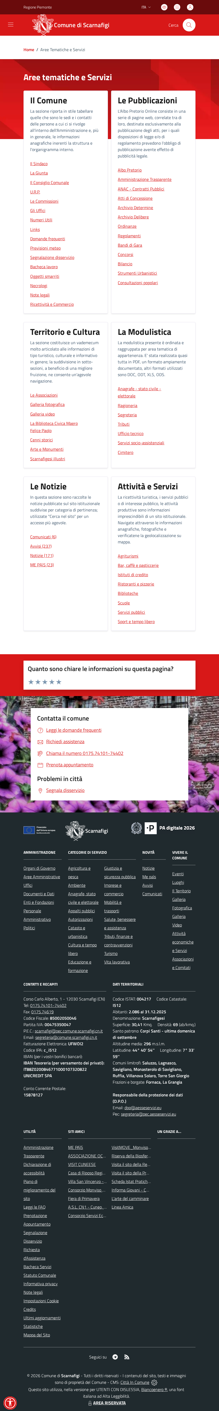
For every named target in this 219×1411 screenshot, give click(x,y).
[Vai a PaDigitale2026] (162, 827)
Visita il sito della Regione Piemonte (143, 1164)
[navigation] (10, 24)
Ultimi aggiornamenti (42, 1318)
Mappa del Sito (37, 1335)
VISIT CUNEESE (82, 1164)
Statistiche (33, 1326)
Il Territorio (181, 891)
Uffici (28, 885)
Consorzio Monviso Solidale (92, 1190)
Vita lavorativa (117, 962)
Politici (29, 928)
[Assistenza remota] (154, 1382)
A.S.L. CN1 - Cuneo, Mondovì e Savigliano (104, 1207)
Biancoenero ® (154, 1389)
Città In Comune (134, 1382)
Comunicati (152, 893)
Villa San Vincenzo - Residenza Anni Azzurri (106, 1181)
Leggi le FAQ (35, 1207)
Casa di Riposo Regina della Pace (97, 1173)
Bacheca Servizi (37, 1266)
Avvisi (147, 885)
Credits (30, 1309)
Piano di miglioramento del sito (40, 1190)
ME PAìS (75, 1147)
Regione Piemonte (38, 7)
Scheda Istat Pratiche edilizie (137, 1181)
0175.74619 (42, 1012)
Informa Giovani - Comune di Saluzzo (144, 1190)
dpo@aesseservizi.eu (142, 1107)
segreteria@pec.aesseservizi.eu (148, 1114)
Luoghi (178, 882)
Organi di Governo (39, 868)
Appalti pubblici (81, 911)
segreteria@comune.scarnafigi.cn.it (66, 1037)
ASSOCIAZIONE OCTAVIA (91, 1156)
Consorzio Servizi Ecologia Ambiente (100, 1215)
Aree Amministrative (42, 876)
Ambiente (76, 885)
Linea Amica (122, 1207)
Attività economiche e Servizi (183, 942)
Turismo (111, 953)
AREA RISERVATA (109, 1403)
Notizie (148, 868)
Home (29, 49)
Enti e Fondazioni (39, 902)
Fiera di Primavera (84, 1198)
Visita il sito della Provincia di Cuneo (143, 1173)
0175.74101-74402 (48, 1005)
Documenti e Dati (39, 893)
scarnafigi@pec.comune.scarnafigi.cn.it (69, 1031)
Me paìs (149, 876)
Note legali (33, 1292)
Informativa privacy (41, 1283)
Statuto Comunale (40, 1275)
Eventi (178, 874)
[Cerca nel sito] (189, 25)
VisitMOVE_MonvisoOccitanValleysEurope (149, 1147)
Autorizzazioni (80, 919)
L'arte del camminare (130, 1198)
